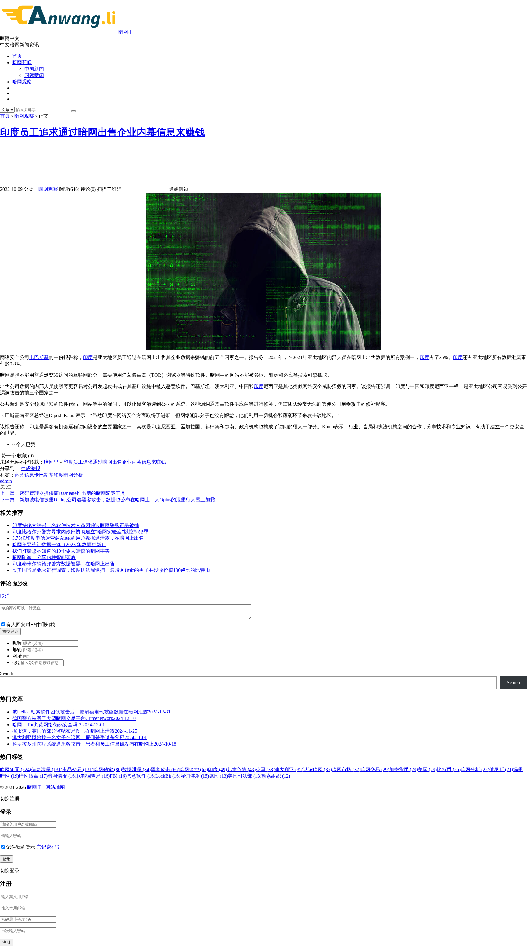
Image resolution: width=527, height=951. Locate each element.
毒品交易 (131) (77, 769)
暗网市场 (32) (346, 769)
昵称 (17, 643)
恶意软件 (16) (141, 776)
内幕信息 (24, 474)
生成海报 (30, 468)
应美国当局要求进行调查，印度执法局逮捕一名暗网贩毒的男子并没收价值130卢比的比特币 (111, 570)
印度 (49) (217, 769)
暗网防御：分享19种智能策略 (44, 557)
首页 (17, 56)
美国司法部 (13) (244, 776)
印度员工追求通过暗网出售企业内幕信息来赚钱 (102, 132)
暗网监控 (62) (193, 769)
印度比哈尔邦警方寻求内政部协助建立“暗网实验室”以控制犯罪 (80, 531)
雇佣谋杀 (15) (194, 776)
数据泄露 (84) (136, 769)
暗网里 (125, 31)
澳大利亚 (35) (288, 769)
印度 (88, 357)
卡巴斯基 (39, 357)
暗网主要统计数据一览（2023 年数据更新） (59, 544)
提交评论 (10, 631)
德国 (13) (218, 776)
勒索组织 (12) (275, 776)
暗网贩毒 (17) (33, 776)
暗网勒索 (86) (107, 769)
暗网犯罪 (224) (15, 769)
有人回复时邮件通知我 (30, 624)
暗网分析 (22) (475, 769)
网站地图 (55, 787)
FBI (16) (118, 776)
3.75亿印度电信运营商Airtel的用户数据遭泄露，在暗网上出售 (78, 538)
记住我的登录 (20, 847)
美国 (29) (427, 769)
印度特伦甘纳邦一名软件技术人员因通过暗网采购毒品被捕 (75, 525)
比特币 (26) (449, 769)
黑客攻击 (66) (165, 769)
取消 (5, 596)
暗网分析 (73, 474)
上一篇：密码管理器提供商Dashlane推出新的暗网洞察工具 (62, 493)
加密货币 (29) (403, 769)
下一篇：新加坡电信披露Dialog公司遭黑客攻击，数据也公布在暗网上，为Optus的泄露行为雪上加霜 (107, 499)
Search (6, 673)
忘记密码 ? (48, 847)
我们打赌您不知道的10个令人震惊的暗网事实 (61, 551)
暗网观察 (22, 81)
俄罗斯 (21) (501, 769)
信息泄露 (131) (46, 769)
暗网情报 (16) (62, 776)
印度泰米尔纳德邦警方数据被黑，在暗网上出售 (63, 563)
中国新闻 (34, 68)
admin (6, 481)
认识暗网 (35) (317, 769)
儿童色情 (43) (241, 769)
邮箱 (17, 649)
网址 (17, 656)
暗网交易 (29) (374, 769)
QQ (16, 662)
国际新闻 (34, 75)
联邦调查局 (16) (93, 776)
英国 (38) (265, 769)
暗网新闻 (22, 62)
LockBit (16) (167, 776)
